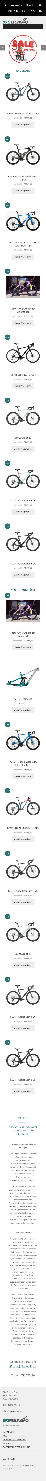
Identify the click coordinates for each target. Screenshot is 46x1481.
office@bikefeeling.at (12, 1411)
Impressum (9, 1432)
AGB (5, 1435)
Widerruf (8, 1443)
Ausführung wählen (23, 124)
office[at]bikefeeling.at (23, 1366)
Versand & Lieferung (14, 1439)
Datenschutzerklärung (16, 1447)
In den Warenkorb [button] (23, 256)
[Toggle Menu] (40, 26)
